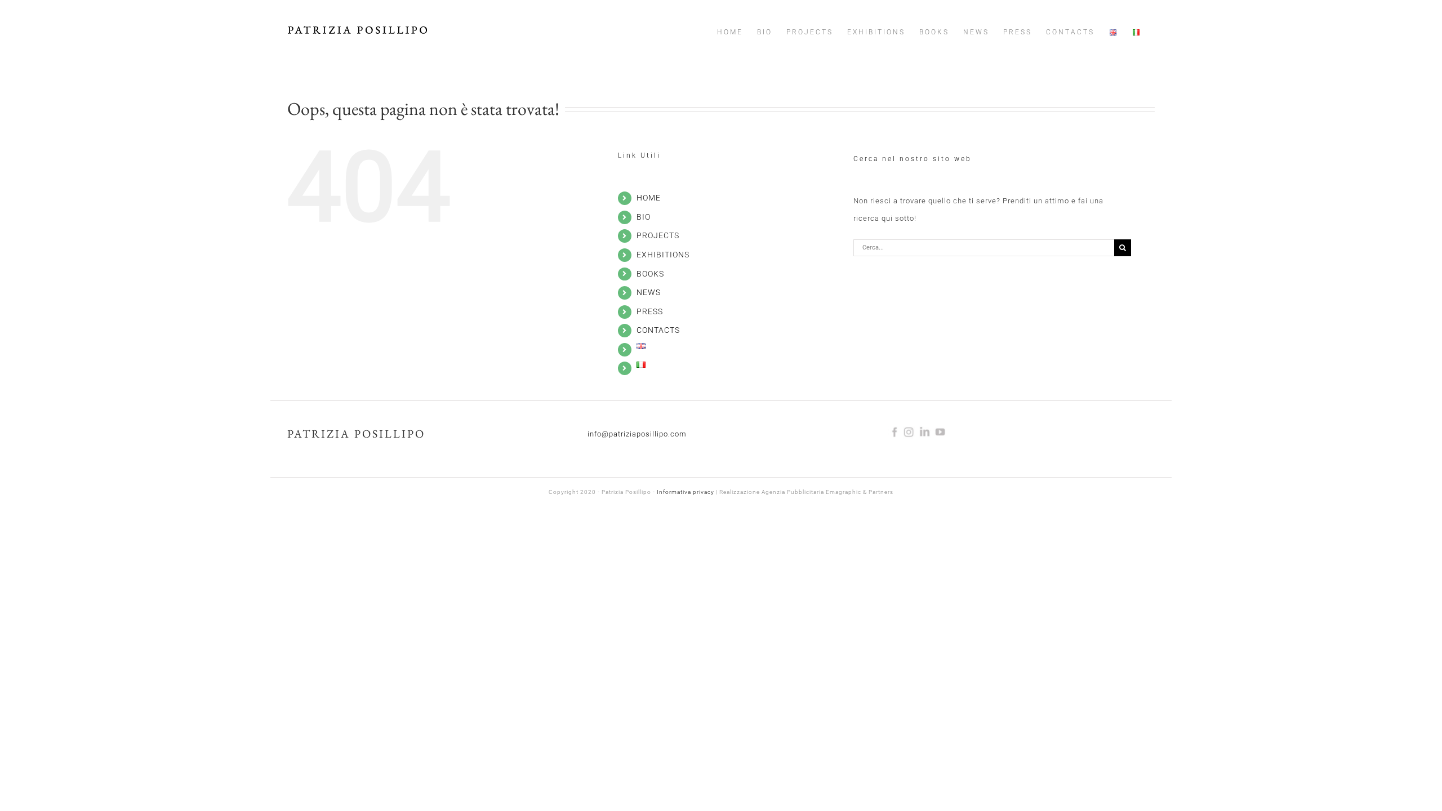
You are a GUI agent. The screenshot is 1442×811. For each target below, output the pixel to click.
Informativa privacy (685, 492)
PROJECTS (658, 235)
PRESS (650, 311)
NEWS (649, 292)
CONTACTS (658, 330)
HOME (649, 197)
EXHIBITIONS (663, 254)
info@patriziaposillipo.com (637, 434)
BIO (644, 216)
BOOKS (650, 273)
